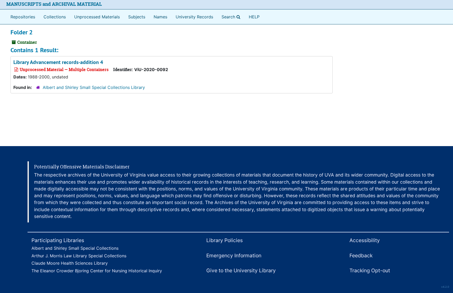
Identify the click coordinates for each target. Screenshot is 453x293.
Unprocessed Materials (97, 16)
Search (232, 16)
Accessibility (364, 240)
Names (160, 16)
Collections (55, 16)
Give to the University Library (241, 270)
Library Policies (224, 240)
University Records (194, 16)
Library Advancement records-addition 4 (58, 62)
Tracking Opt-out (369, 270)
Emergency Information (233, 255)
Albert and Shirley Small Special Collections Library (94, 87)
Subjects (136, 16)
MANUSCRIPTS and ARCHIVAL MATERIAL (54, 4)
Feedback (361, 255)
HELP (254, 16)
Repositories (22, 16)
